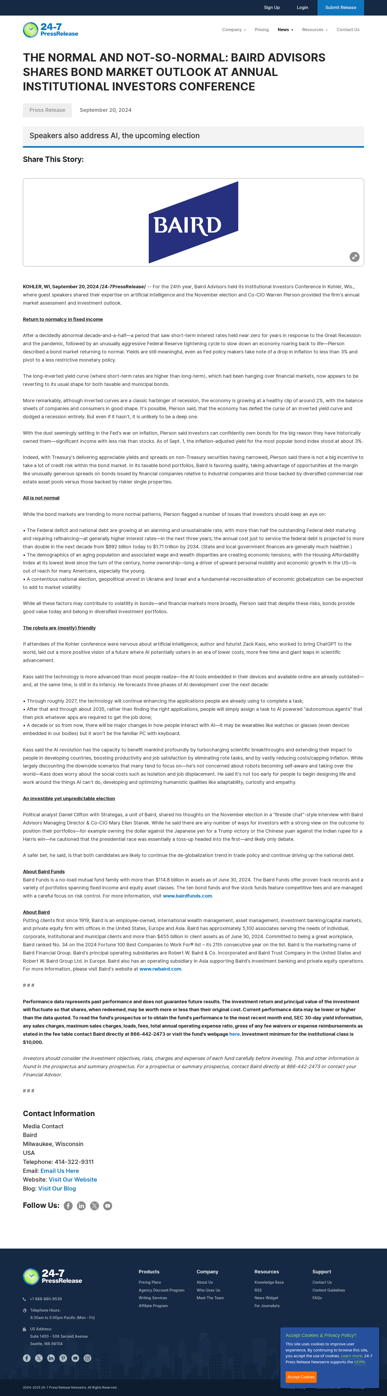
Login (302, 8)
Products (149, 1272)
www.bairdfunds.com (187, 896)
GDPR (359, 1361)
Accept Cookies (301, 1377)
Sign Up (272, 8)
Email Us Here (60, 1171)
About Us (205, 1282)
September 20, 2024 (106, 110)
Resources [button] (313, 30)
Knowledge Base (269, 1282)
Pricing (262, 30)
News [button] (284, 30)
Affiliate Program (153, 1306)
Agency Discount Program (161, 1290)
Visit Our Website (73, 1180)
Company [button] (232, 30)
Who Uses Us (208, 1290)
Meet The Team (210, 1298)
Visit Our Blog (57, 1189)
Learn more (351, 1355)
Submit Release (340, 8)
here (234, 1034)
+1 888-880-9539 (46, 1299)
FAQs (317, 1298)
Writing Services (153, 1298)
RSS (258, 1290)
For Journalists (267, 1306)
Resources (267, 1272)
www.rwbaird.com (160, 969)
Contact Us (348, 30)
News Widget (266, 1298)
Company (207, 1272)
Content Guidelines (328, 1290)
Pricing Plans (150, 1282)
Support (321, 1272)
